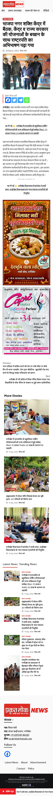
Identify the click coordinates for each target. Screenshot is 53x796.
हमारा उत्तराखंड (14, 10)
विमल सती (23, 51)
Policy (31, 768)
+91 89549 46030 (19, 734)
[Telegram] (20, 100)
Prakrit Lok (29, 777)
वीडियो (46, 10)
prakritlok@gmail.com (20, 738)
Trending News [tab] (28, 564)
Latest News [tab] (10, 564)
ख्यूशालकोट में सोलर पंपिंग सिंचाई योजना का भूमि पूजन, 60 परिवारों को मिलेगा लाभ (32, 604)
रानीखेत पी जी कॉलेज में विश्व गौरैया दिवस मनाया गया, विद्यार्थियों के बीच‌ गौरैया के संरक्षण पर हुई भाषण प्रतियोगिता (27, 379)
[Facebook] (8, 100)
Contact (21, 768)
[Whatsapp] (27, 100)
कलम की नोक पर (32, 10)
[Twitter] (14, 100)
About (24, 762)
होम (3, 10)
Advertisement (38, 762)
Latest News (11, 762)
